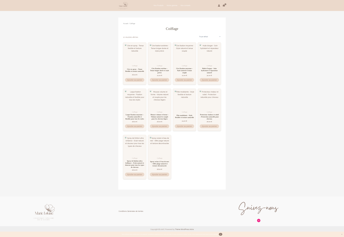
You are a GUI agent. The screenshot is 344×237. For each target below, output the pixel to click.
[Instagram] (258, 220)
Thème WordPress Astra (184, 229)
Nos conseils (185, 5)
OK (220, 234)
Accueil (125, 23)
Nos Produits (158, 5)
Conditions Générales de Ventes (131, 211)
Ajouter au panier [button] (134, 80)
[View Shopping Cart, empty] (224, 5)
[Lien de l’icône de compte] (219, 5)
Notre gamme (172, 5)
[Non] (342, 234)
